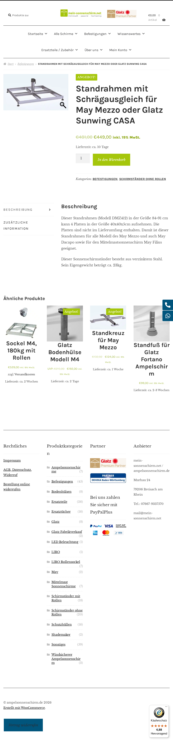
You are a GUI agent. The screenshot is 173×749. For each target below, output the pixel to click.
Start (11, 63)
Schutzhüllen (61, 624)
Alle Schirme (63, 34)
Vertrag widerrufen (23, 725)
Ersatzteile (59, 502)
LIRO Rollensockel (65, 562)
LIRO (55, 552)
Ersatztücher (61, 511)
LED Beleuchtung (64, 542)
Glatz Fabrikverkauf (66, 532)
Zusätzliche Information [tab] (16, 225)
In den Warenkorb (112, 159)
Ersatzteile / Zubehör (57, 50)
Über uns (91, 50)
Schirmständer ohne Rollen (142, 179)
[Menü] (166, 707)
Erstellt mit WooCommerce (24, 708)
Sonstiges (58, 644)
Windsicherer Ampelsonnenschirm (66, 659)
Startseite (35, 34)
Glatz (55, 522)
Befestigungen (95, 34)
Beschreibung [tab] (17, 210)
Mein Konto (118, 50)
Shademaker (60, 635)
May (54, 572)
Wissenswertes (129, 34)
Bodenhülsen (61, 492)
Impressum (12, 460)
